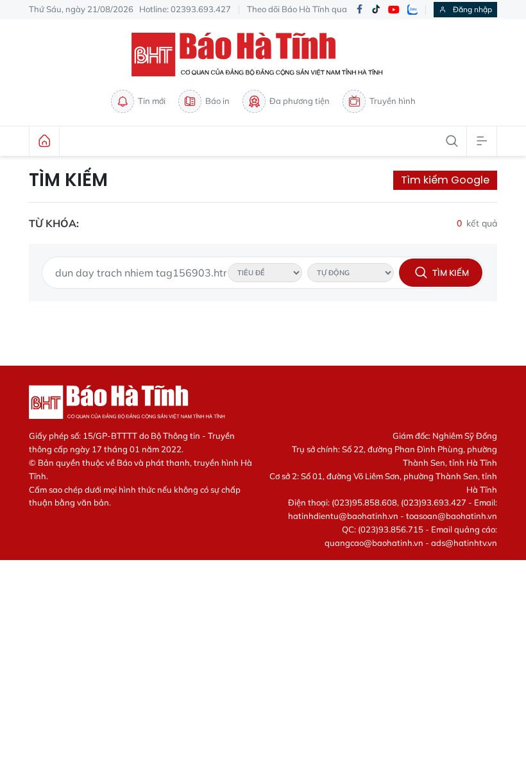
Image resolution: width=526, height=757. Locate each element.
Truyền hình (392, 101)
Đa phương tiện (299, 101)
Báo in (217, 101)
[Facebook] (359, 10)
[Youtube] (394, 10)
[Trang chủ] (44, 141)
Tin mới (151, 101)
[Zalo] (412, 9)
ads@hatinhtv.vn (464, 543)
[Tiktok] (375, 9)
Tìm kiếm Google (445, 180)
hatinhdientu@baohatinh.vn (343, 516)
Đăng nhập (472, 9)
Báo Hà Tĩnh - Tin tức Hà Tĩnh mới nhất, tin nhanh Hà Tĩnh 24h (263, 54)
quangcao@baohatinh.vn (374, 543)
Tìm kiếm (68, 180)
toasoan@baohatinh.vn (451, 516)
